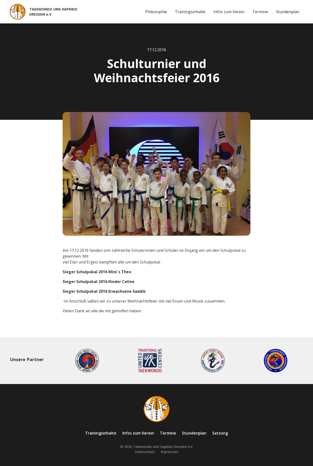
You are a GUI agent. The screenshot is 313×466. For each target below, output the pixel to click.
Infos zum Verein (229, 11)
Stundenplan (287, 11)
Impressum (170, 451)
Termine (260, 11)
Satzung (220, 433)
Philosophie (156, 11)
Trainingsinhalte (190, 11)
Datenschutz (145, 451)
